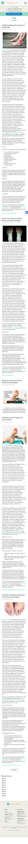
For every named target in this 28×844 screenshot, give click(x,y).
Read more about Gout (8, 375)
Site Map (10, 830)
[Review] (16, 7)
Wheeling (23, 206)
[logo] (9, 3)
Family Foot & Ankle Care (15, 133)
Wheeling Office (9, 814)
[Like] (12, 7)
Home (6, 811)
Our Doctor (8, 813)
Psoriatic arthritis (6, 619)
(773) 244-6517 (17, 11)
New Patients (8, 819)
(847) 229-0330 (18, 9)
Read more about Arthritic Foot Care (11, 765)
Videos (6, 822)
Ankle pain (4, 50)
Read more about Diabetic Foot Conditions (13, 589)
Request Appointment (14, 14)
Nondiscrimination (15, 830)
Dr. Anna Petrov (16, 326)
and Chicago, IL (6, 207)
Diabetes (4, 445)
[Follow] (14, 7)
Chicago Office (9, 816)
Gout (3, 243)
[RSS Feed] (25, 22)
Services (7, 817)
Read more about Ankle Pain (9, 213)
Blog (6, 820)
